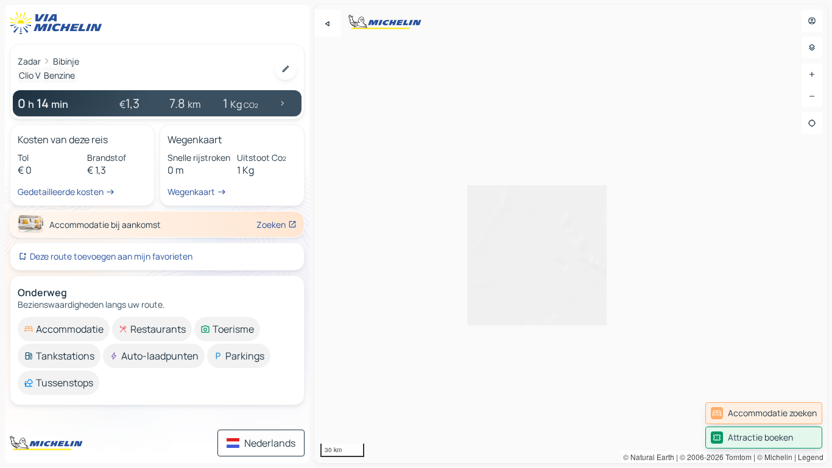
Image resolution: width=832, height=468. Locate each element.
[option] (64, 329)
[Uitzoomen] (812, 96)
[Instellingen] (812, 47)
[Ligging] (812, 123)
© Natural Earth (648, 457)
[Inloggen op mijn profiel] (812, 21)
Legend (810, 457)
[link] (763, 413)
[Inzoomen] (812, 74)
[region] (570, 234)
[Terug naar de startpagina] (58, 23)
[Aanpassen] (286, 69)
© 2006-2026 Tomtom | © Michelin (736, 457)
